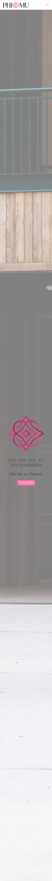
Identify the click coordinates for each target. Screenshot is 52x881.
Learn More (26, 483)
